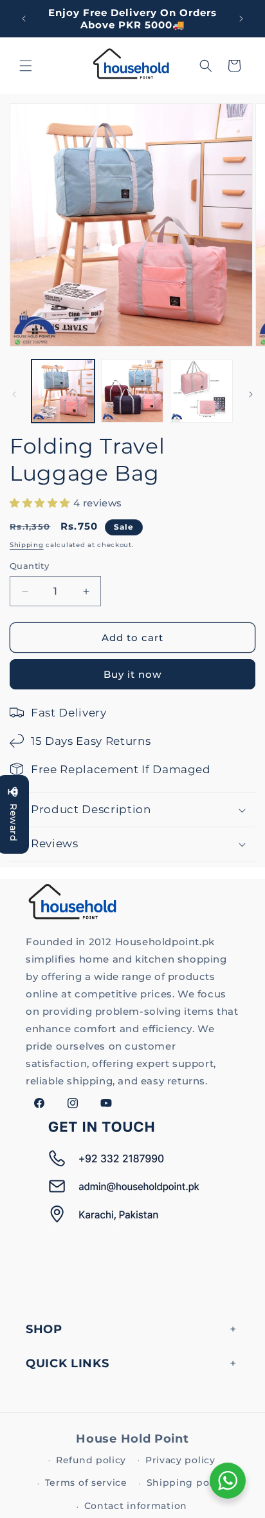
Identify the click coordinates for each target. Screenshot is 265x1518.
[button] (26, 66)
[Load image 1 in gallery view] (63, 391)
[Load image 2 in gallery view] (132, 391)
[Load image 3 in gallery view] (201, 391)
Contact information (135, 1506)
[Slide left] (14, 394)
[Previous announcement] (24, 19)
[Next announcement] (241, 19)
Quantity (29, 566)
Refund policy (91, 1460)
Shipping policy (187, 1482)
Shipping (27, 545)
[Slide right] (251, 394)
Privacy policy (180, 1460)
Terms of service (86, 1482)
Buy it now (132, 674)
